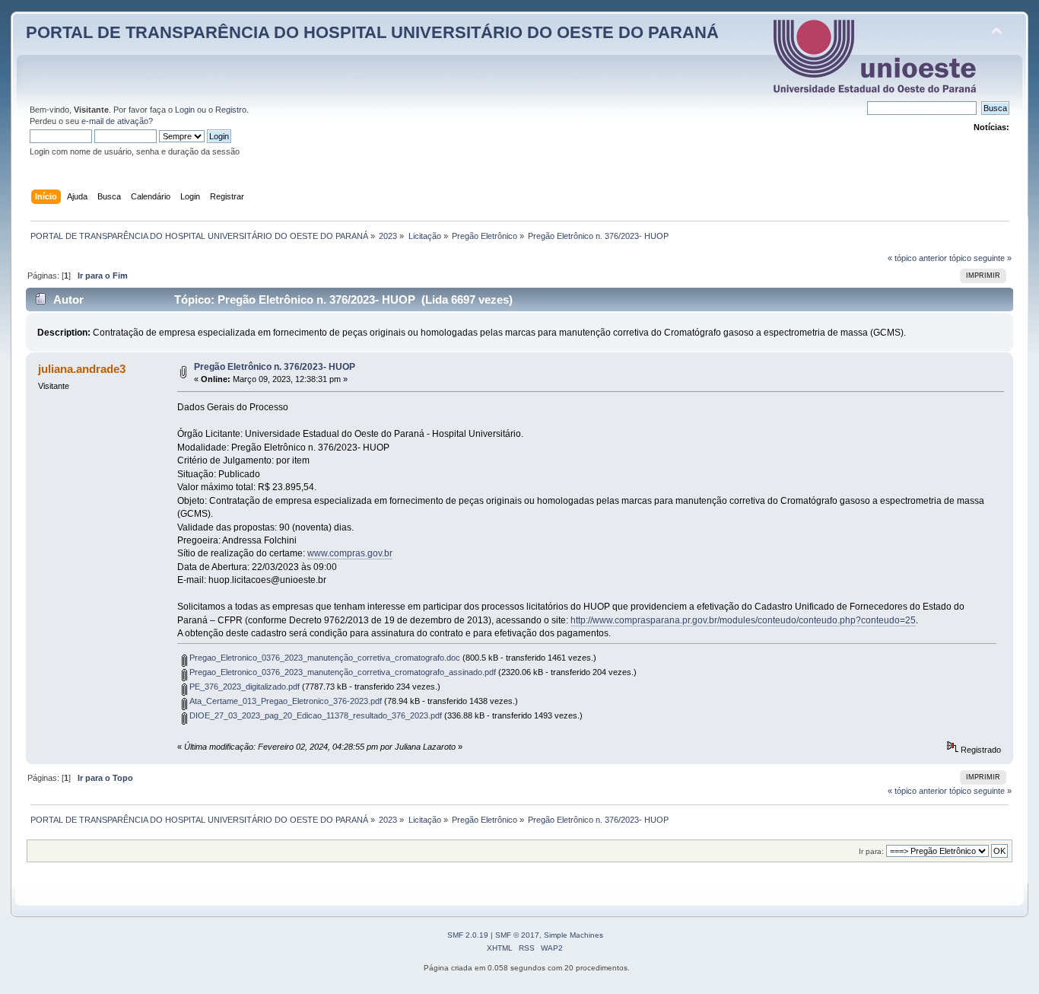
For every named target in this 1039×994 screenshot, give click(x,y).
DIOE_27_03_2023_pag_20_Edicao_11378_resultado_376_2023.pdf (314, 715)
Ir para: (871, 851)
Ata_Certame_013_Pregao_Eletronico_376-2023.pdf (284, 701)
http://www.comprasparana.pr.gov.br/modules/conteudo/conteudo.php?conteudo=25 (743, 620)
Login (185, 109)
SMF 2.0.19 (467, 935)
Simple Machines (573, 935)
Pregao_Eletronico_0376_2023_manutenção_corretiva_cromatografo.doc (323, 657)
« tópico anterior (917, 258)
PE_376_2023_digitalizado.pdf (243, 686)
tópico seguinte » (980, 258)
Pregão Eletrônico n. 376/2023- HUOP (274, 367)
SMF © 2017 (517, 935)
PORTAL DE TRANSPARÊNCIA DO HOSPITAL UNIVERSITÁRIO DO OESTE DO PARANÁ (372, 32)
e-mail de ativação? (117, 121)
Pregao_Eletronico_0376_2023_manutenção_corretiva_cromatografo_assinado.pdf (341, 672)
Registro (230, 109)
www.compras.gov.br (349, 553)
